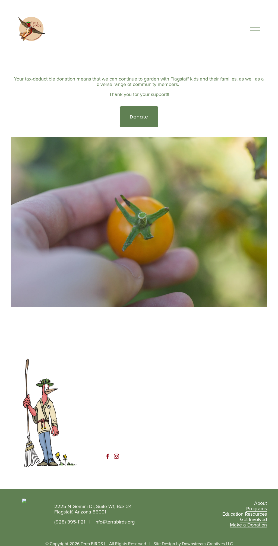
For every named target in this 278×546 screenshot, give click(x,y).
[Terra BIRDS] (116, 456)
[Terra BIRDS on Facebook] (107, 456)
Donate (139, 117)
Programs (256, 508)
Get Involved (253, 519)
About (260, 503)
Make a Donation (248, 524)
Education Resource (243, 513)
